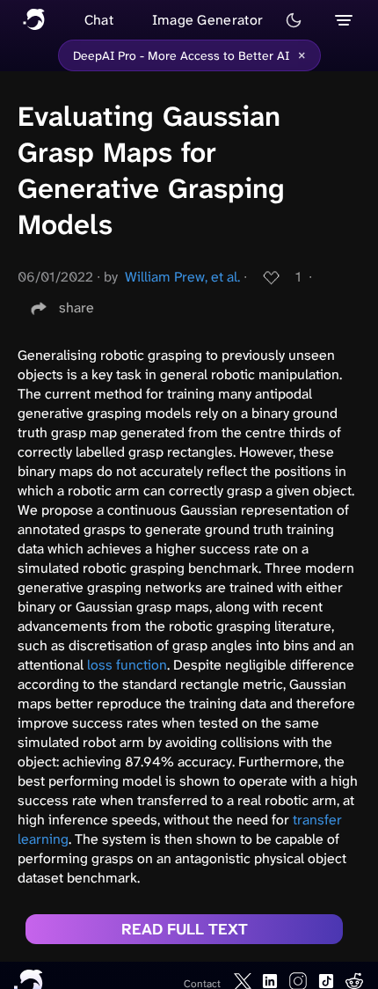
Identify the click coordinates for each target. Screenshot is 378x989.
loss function (127, 665)
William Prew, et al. (182, 276)
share (76, 307)
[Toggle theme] (294, 20)
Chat (98, 20)
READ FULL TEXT (184, 929)
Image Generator (208, 20)
